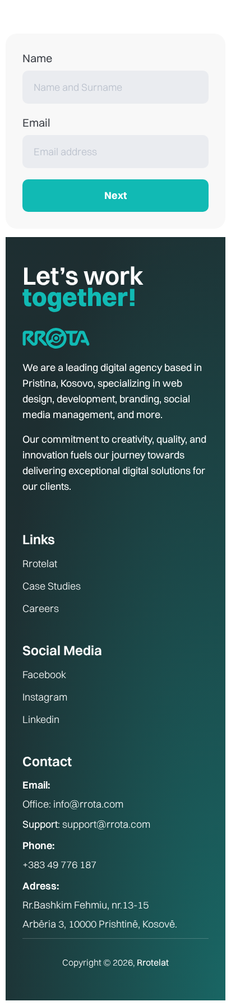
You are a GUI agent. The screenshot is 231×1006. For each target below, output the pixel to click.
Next (115, 195)
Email (36, 122)
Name (37, 58)
